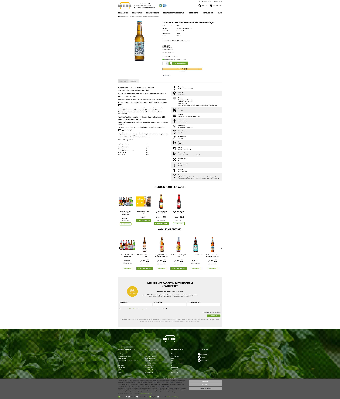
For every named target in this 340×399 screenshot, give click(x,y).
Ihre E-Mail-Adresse (194, 302)
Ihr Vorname (124, 302)
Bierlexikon (148, 353)
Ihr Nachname (158, 302)
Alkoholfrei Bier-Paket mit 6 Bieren (127, 255)
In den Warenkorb (180, 63)
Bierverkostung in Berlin (173, 13)
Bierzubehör (208, 13)
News (172, 358)
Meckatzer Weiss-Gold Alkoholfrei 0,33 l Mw (212, 255)
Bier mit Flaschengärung (151, 370)
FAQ (172, 360)
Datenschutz (174, 367)
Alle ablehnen (205, 385)
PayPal (154, 396)
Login (119, 370)
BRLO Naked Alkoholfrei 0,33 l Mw (144, 255)
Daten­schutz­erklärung (146, 393)
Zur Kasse (121, 365)
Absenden (214, 316)
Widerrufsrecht (122, 358)
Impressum (174, 372)
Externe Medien (143, 396)
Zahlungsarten (122, 353)
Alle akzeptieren (205, 381)
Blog (220, 13)
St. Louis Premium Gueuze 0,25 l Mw (161, 212)
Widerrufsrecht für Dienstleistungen (128, 360)
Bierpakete (193, 13)
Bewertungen (133, 81)
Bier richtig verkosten (151, 363)
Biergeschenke (152, 13)
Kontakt (120, 372)
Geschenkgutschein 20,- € (143, 212)
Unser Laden (175, 356)
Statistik (133, 396)
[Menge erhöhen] (167, 63)
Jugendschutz (175, 370)
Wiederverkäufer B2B (177, 363)
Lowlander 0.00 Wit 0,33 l (195, 255)
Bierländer (123, 13)
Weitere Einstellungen (173, 396)
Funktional (163, 396)
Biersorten (137, 13)
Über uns (173, 353)
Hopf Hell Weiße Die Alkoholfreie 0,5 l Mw (161, 255)
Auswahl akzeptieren (205, 388)
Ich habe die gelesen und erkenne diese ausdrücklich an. (145, 308)
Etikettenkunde (149, 367)
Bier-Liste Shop (149, 372)
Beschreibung (123, 81)
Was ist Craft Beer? (150, 356)
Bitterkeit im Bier (149, 365)
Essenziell (124, 396)
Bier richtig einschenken (151, 360)
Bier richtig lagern (150, 358)
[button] (182, 70)
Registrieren (121, 367)
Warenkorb (121, 363)
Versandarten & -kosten (124, 356)
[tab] (123, 81)
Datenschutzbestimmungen (136, 308)
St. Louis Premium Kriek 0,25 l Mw (178, 212)
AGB (172, 365)
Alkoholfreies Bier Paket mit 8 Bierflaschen (125, 213)
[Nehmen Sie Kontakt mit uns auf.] (200, 1)
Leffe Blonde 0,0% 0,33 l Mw (178, 255)
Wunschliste (167, 75)
